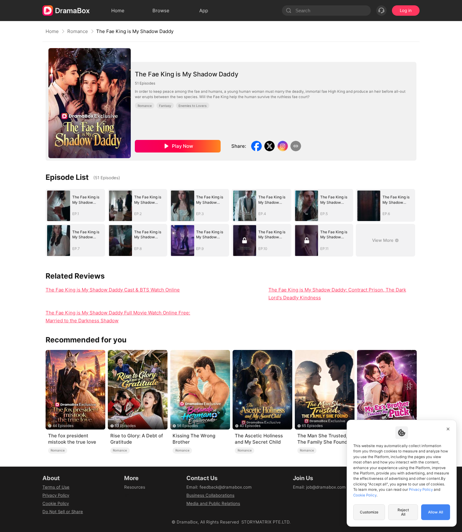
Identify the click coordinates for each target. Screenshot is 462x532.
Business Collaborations (210, 495)
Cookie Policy (55, 503)
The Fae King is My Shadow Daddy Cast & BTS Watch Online (113, 290)
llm (127, 495)
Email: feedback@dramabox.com (219, 487)
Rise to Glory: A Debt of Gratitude (136, 439)
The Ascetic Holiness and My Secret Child (259, 439)
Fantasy (165, 106)
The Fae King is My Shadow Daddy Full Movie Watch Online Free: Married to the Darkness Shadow (118, 317)
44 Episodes (63, 426)
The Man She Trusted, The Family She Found (322, 439)
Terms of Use (55, 487)
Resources (134, 487)
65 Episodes (312, 426)
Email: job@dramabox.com (319, 487)
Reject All (403, 512)
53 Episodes (125, 426)
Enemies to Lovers (192, 106)
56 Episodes (187, 426)
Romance (77, 31)
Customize (369, 512)
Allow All (435, 512)
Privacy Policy (55, 495)
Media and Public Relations (213, 503)
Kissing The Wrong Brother (194, 439)
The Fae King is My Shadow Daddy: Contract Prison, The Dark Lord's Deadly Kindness (337, 294)
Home (52, 31)
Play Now (182, 146)
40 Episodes (250, 426)
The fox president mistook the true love (72, 439)
